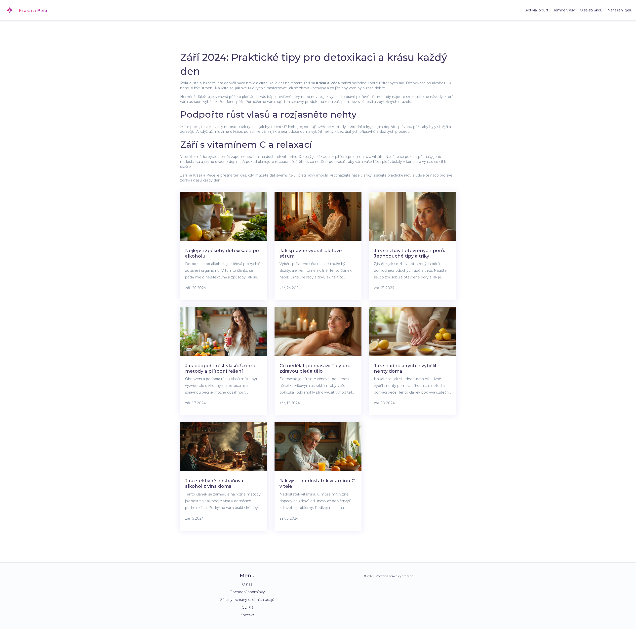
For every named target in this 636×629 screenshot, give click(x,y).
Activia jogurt (536, 10)
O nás (247, 584)
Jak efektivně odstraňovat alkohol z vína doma (215, 483)
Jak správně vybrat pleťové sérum (310, 253)
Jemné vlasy (564, 10)
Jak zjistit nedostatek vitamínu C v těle (317, 483)
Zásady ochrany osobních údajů (247, 599)
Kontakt (247, 615)
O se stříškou (591, 10)
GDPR (247, 607)
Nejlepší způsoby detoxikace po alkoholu (222, 253)
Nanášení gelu (619, 10)
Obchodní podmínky (247, 592)
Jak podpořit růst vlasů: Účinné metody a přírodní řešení (221, 368)
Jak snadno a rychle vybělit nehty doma (405, 368)
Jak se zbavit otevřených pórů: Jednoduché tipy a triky (409, 253)
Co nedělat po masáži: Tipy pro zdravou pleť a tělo (315, 368)
